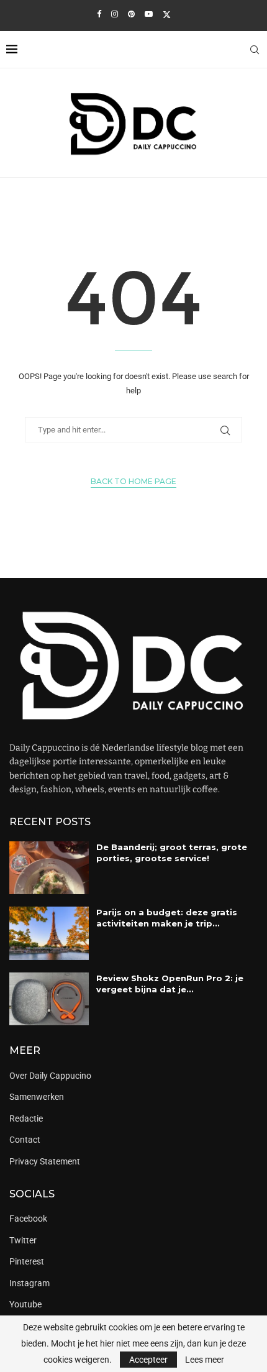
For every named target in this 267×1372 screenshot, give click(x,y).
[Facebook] (99, 14)
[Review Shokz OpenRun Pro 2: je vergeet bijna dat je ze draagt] (49, 998)
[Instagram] (114, 14)
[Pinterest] (131, 14)
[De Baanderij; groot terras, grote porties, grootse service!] (49, 867)
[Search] (254, 50)
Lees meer (204, 1359)
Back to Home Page (133, 481)
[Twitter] (167, 14)
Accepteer (148, 1360)
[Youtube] (149, 14)
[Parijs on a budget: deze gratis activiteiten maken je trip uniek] (49, 933)
